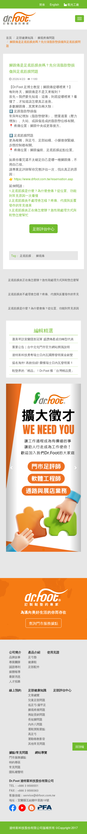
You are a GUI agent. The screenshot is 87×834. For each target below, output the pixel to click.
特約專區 (14, 762)
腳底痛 (40, 256)
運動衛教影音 (36, 739)
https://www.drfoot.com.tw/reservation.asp (43, 179)
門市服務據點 (17, 757)
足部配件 (33, 667)
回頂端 (79, 746)
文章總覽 (33, 695)
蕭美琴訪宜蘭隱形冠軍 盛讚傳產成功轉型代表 (43, 339)
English (54, 4)
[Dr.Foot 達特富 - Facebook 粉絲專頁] (12, 807)
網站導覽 (41, 752)
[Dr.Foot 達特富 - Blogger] (31, 807)
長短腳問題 (35, 719)
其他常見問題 (36, 743)
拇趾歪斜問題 (36, 714)
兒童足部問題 (36, 700)
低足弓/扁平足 (37, 705)
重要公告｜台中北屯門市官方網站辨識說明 (41, 347)
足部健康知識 (24, 38)
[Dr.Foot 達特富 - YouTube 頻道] (22, 807)
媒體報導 (14, 672)
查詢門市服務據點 (43, 623)
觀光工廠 (73, 4)
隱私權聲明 (16, 772)
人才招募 (14, 681)
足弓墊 (32, 657)
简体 (42, 4)
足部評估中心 (43, 228)
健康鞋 (32, 662)
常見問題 (14, 767)
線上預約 (15, 690)
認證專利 (14, 667)
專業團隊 (14, 662)
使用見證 (53, 652)
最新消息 (14, 676)
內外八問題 (35, 724)
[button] (11, 468)
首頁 (9, 38)
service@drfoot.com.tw (39, 795)
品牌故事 (14, 657)
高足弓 (32, 734)
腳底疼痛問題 (46, 38)
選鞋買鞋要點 (36, 729)
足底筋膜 (25, 256)
